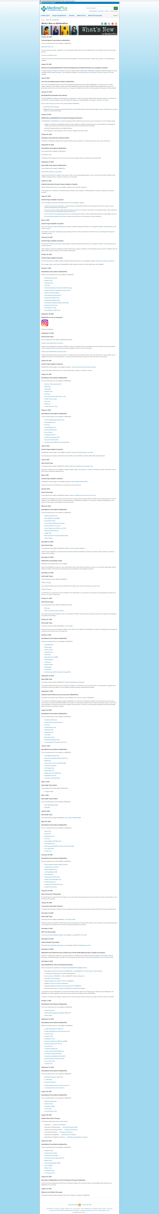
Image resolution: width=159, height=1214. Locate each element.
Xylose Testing (48, 538)
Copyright (56, 1208)
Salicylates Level (49, 729)
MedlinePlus (47, 121)
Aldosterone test (49, 1150)
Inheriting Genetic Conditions (51, 261)
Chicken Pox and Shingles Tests (53, 879)
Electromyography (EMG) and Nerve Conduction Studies (59, 846)
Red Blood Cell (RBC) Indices (52, 300)
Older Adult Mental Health (51, 805)
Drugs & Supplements (59, 15)
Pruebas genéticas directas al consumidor (75, 210)
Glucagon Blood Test (50, 434)
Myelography (48, 667)
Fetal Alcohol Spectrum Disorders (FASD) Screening (58, 288)
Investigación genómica (61, 214)
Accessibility (61, 1208)
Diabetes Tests (48, 280)
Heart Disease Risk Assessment (53, 295)
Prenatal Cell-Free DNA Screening (53, 884)
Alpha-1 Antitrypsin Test (51, 869)
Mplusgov (50, 329)
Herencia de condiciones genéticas (105, 261)
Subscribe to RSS (73, 1204)
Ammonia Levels (49, 1033)
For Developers (109, 1208)
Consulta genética (108, 243)
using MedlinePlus (78, 971)
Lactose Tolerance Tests (51, 406)
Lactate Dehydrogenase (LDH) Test (54, 1028)
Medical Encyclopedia (95, 15)
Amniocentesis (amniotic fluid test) (53, 722)
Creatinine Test (48, 1063)
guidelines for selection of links (57, 981)
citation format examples (53, 978)
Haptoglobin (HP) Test (50, 775)
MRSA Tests (48, 760)
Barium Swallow (49, 664)
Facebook (99, 100)
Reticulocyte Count (50, 836)
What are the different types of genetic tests (81, 466)
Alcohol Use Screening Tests (52, 437)
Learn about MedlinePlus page (54, 935)
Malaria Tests (48, 1168)
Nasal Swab (48, 654)
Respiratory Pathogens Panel (52, 739)
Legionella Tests (49, 652)
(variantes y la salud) (87, 452)
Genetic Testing (61, 243)
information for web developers (94, 971)
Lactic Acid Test (49, 1046)
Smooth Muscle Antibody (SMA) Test (54, 1051)
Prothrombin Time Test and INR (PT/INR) (55, 763)
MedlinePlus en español (59, 121)
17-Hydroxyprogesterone (51, 1048)
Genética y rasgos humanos (67, 206)
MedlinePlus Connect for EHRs (99, 1208)
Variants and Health (76, 452)
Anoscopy (47, 724)
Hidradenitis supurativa (85, 945)
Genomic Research (50, 214)
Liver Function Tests (50, 1061)
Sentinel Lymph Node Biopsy (52, 292)
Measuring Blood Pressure (51, 530)
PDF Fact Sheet (82, 935)
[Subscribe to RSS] (116, 23)
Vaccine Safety (69, 626)
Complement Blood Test (51, 720)
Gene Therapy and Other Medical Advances (55, 226)
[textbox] (100, 8)
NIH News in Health (48, 100)
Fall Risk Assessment (50, 882)
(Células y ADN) (83, 481)
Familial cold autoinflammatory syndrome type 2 (53, 351)
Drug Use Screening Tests (51, 439)
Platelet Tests (48, 533)
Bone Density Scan (49, 737)
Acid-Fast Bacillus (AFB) (51, 872)
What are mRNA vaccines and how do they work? (83, 495)
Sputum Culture (49, 649)
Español (115, 15)
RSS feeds (69, 109)
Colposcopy (48, 662)
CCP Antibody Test (49, 768)
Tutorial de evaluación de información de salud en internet (92, 72)
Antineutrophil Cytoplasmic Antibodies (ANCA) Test (58, 1013)
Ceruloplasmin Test (50, 1038)
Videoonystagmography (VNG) (53, 1163)
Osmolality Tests (49, 644)
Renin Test (47, 401)
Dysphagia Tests (49, 283)
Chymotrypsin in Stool (50, 307)
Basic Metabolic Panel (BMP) (52, 518)
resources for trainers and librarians (58, 983)
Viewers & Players (76, 1208)
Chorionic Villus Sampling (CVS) (53, 384)
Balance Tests (48, 1160)
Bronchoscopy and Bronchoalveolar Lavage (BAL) (58, 672)
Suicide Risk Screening (51, 887)
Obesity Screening (49, 1010)
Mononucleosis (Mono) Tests (52, 877)
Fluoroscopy (48, 669)
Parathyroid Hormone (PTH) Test (53, 1043)
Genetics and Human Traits (52, 206)
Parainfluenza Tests (46, 154)
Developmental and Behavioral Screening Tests (57, 442)
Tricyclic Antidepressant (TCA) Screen (54, 420)
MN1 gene (47, 608)
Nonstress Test (48, 391)
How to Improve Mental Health (73, 817)
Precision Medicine (49, 216)
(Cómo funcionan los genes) (88, 367)
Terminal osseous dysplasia (77, 548)
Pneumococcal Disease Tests (49, 55)
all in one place (52, 1184)
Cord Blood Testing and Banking (53, 1053)
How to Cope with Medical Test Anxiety (55, 523)
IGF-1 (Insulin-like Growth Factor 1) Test (55, 396)
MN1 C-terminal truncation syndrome (54, 610)
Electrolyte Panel (49, 874)
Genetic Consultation (49, 243)
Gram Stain (48, 734)
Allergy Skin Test (49, 732)
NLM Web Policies (50, 1208)
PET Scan (47, 424)
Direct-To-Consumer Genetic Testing (54, 210)
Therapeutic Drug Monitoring (52, 778)
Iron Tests (47, 838)
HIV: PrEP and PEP (70, 919)
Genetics (71, 15)
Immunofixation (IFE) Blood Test (53, 841)
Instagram (93, 100)
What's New (101, 11)
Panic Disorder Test (50, 843)
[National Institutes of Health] (41, 3)
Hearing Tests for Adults (51, 1153)
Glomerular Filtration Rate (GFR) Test (54, 1158)
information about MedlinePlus (69, 967)
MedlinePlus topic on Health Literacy (103, 957)
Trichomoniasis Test (50, 1173)
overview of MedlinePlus (54, 976)
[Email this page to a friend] (102, 23)
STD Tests (47, 285)
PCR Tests (47, 394)
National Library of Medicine (49, 2)
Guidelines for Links (68, 1208)
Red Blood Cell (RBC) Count (52, 297)
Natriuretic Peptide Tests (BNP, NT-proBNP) (56, 1041)
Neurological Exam (49, 1170)
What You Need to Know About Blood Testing (56, 535)
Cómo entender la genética (79, 187)
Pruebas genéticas (46, 245)
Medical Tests (81, 15)
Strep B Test (48, 831)
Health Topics (45, 15)
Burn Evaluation (49, 1165)
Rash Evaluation (49, 659)
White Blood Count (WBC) (51, 657)
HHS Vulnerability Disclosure (87, 1208)
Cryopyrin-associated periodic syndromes (52, 343)
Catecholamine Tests (50, 520)
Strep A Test (48, 833)
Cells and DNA (75, 481)
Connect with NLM (86, 1204)
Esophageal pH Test (50, 422)
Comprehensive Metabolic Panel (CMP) (55, 1056)
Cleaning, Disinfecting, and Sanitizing (74, 682)
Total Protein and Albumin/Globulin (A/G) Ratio (57, 302)
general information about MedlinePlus (62, 971)
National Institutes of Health (103, 1210)
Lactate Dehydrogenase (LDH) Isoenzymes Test (57, 1031)
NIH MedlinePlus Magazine (71, 100)
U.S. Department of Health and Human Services (88, 1210)
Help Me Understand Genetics (49, 187)
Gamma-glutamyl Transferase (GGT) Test (55, 742)
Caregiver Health (49, 791)
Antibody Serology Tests (51, 278)
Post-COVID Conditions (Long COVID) (51, 171)
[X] (109, 23)
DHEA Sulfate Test (49, 770)
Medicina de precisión (61, 216)
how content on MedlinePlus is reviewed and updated (71, 988)
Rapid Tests (48, 386)
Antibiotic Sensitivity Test (51, 515)
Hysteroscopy (48, 647)
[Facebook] (105, 23)
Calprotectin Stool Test (47, 46)
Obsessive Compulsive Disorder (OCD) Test (56, 758)
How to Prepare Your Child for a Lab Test (55, 528)
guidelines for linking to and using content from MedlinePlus (65, 986)
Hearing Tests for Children (51, 1155)
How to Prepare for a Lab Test (52, 525)
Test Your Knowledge (48, 84)
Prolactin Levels (49, 1036)
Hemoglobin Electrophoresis (52, 755)
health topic (107, 141)
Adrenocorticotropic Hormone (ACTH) (54, 1058)
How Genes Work (76, 367)
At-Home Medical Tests (51, 429)
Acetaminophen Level (50, 727)
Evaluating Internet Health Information (51, 72)
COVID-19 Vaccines (46, 589)
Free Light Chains (49, 848)
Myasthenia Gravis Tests (51, 305)
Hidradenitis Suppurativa (57, 945)
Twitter (106, 100)
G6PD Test (47, 404)
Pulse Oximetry (49, 432)
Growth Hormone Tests (51, 399)
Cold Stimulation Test (50, 427)
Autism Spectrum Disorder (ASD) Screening (56, 864)
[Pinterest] (112, 23)
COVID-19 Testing (46, 582)
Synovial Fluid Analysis (50, 765)
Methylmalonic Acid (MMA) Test (53, 773)
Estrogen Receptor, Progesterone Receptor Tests (57, 290)
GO (116, 8)
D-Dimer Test (48, 851)
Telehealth (47, 807)
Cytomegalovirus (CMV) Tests (52, 310)
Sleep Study (48, 389)
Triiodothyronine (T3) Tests (52, 867)
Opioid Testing (48, 1015)
